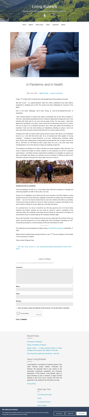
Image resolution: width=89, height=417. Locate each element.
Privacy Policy (31, 384)
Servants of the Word (43, 402)
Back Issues (39, 25)
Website (18, 301)
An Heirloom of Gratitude (34, 342)
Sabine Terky (43, 93)
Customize (59, 413)
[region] (44, 412)
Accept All (81, 413)
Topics (48, 25)
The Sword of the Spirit (44, 394)
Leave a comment (56, 93)
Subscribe (55, 25)
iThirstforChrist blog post (56, 228)
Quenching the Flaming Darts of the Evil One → (59, 247)
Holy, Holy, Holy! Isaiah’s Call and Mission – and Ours (43, 353)
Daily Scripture (42, 405)
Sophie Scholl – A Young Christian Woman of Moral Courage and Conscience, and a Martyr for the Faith (44, 349)
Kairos (39, 398)
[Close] (87, 408)
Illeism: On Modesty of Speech (36, 345)
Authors (31, 25)
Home (24, 25)
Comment (44, 267)
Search (63, 25)
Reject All (70, 413)
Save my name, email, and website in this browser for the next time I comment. (44, 308)
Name (44, 286)
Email (44, 294)
